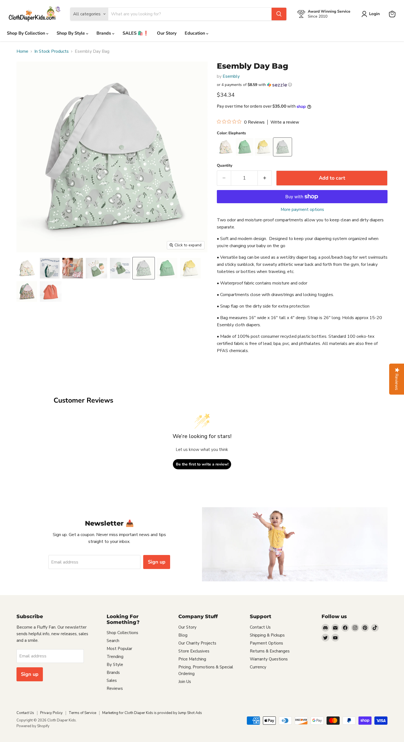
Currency (258, 667)
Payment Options (266, 643)
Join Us (184, 681)
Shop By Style (71, 33)
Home (22, 51)
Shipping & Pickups (267, 635)
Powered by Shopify (32, 726)
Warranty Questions (269, 659)
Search (113, 640)
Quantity (224, 165)
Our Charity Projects (197, 643)
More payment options (302, 209)
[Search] (279, 14)
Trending (115, 656)
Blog (182, 635)
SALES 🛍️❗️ (136, 33)
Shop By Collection (26, 33)
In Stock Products (51, 51)
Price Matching (192, 659)
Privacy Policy (51, 712)
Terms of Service (82, 712)
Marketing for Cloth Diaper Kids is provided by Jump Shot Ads (152, 712)
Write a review (284, 122)
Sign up (156, 562)
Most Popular (119, 648)
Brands (104, 33)
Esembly (231, 76)
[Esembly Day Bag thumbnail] (27, 268)
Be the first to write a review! (202, 464)
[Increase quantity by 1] (265, 178)
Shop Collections (122, 632)
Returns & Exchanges (270, 651)
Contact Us (260, 627)
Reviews (115, 688)
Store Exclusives (193, 651)
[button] (302, 84)
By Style (115, 664)
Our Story (166, 33)
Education (195, 33)
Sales (112, 680)
